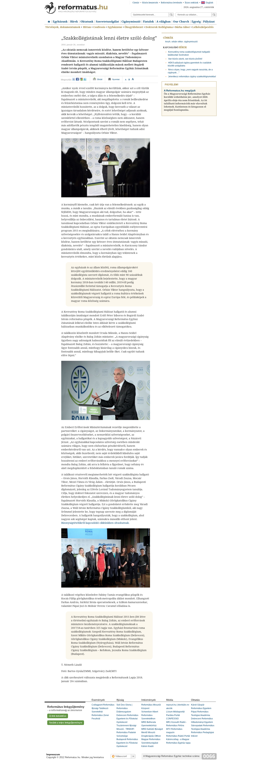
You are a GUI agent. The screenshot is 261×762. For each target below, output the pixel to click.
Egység (196, 21)
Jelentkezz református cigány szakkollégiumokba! (192, 76)
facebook (77, 79)
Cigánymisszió (130, 21)
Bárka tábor (182, 27)
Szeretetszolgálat (107, 21)
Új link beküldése (57, 716)
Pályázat (209, 21)
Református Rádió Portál (178, 736)
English (209, 2)
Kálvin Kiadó (147, 746)
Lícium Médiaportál (175, 711)
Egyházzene (115, 27)
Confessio (99, 27)
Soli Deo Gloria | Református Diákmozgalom (124, 708)
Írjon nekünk (191, 2)
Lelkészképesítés (203, 27)
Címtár (135, 2)
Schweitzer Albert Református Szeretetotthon (149, 715)
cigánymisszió (191, 41)
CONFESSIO (172, 718)
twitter (84, 79)
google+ (81, 79)
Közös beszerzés (150, 2)
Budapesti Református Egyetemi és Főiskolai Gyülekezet (127, 742)
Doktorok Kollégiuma (159, 27)
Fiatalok (148, 21)
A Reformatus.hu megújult (179, 90)
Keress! (214, 14)
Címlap (47, 20)
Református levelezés (171, 2)
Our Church (181, 21)
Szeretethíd (97, 711)
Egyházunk (60, 21)
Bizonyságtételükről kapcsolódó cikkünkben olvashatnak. (95, 522)
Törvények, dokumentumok (62, 27)
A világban (163, 21)
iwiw (73, 79)
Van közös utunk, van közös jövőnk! (185, 59)
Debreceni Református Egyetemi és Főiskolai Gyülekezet (127, 718)
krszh (167, 41)
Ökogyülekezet (133, 27)
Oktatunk (86, 21)
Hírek (74, 21)
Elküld (99, 79)
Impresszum (53, 754)
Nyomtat (115, 79)
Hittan (87, 27)
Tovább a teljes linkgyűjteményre (65, 722)
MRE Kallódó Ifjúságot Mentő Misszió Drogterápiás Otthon (152, 732)
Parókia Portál (173, 715)
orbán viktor (177, 41)
